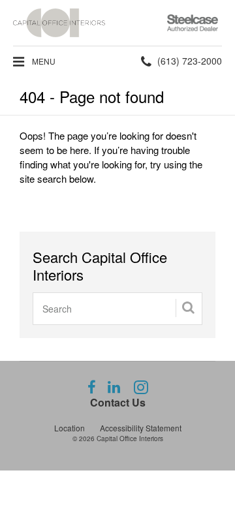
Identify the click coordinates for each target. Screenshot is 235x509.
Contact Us (118, 402)
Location (69, 427)
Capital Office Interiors (130, 438)
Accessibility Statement (140, 427)
